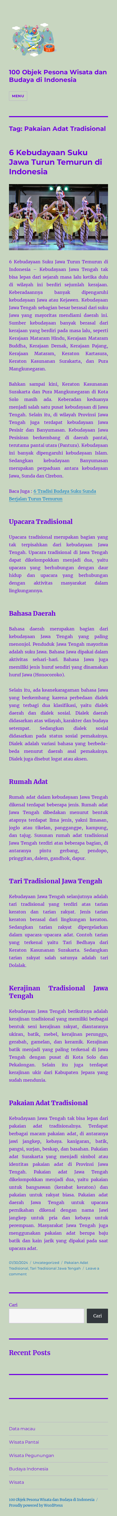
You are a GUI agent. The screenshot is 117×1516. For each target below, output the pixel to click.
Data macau (22, 1428)
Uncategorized (46, 1262)
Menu (18, 96)
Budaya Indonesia (28, 1468)
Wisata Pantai (24, 1442)
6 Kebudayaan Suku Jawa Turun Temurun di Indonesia (55, 162)
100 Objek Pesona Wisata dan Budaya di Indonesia (58, 76)
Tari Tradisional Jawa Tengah (55, 1268)
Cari (13, 1305)
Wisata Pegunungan (31, 1455)
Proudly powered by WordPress (36, 1505)
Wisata (16, 1482)
